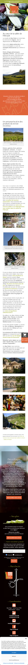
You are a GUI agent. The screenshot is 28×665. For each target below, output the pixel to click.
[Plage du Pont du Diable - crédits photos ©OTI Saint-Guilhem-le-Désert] (14, 391)
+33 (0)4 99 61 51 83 (14, 617)
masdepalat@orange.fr (14, 623)
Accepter (14, 652)
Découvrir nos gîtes (14, 538)
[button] (26, 638)
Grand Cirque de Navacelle (11, 337)
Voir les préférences (14, 660)
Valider (14, 561)
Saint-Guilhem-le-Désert (13, 276)
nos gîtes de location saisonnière (11, 201)
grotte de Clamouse (11, 288)
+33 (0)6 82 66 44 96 (14, 615)
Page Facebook (14, 629)
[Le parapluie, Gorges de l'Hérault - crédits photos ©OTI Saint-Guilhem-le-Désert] (14, 429)
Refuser (14, 656)
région (15, 530)
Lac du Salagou (16, 335)
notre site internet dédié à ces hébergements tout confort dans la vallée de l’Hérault (13, 207)
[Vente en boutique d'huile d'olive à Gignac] (14, 227)
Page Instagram (14, 635)
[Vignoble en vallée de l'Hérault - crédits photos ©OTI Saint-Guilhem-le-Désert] (14, 84)
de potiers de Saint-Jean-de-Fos (13, 284)
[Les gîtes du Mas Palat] (14, 523)
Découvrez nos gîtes (14, 497)
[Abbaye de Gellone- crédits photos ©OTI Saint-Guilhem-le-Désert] (14, 373)
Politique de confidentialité (8, 663)
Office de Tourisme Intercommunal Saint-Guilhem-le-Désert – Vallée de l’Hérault (14, 438)
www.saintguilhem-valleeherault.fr (10, 311)
